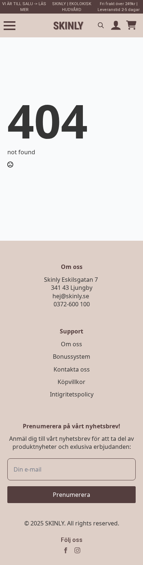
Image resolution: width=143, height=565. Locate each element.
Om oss (71, 344)
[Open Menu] (9, 26)
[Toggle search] (100, 25)
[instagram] (77, 550)
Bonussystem (71, 356)
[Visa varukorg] (131, 26)
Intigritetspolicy (72, 394)
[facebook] (66, 550)
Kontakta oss (72, 369)
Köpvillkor (71, 382)
